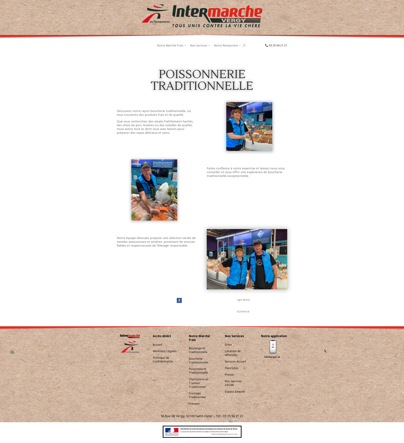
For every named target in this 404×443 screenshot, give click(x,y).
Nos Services (198, 45)
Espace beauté (235, 391)
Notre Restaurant (226, 45)
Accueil (157, 344)
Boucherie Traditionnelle (198, 360)
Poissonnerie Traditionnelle (198, 370)
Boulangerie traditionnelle (198, 350)
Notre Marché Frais (170, 45)
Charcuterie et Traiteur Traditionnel (198, 383)
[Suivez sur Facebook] (179, 300)
